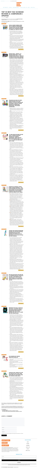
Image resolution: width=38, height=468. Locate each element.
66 (23, 464)
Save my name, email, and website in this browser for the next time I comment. (12, 433)
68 (25, 464)
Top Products (4, 409)
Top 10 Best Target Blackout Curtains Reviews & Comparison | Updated (12, 411)
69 (26, 464)
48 (8, 464)
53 (12, 464)
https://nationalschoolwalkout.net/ (7, 447)
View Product (21, 49)
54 (13, 464)
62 (20, 464)
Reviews (10, 7)
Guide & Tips (25, 7)
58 (16, 464)
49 (9, 464)
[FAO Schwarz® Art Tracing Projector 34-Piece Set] (5, 359)
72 (28, 464)
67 (24, 464)
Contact (27, 448)
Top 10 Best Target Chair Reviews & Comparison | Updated (10, 410)
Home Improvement (16, 7)
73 (29, 464)
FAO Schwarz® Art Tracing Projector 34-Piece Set (14, 357)
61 (19, 464)
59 (17, 464)
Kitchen (21, 7)
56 (15, 464)
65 (22, 464)
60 (18, 464)
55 (14, 464)
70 (27, 464)
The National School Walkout (8, 467)
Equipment (28, 445)
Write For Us (33, 7)
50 (10, 464)
